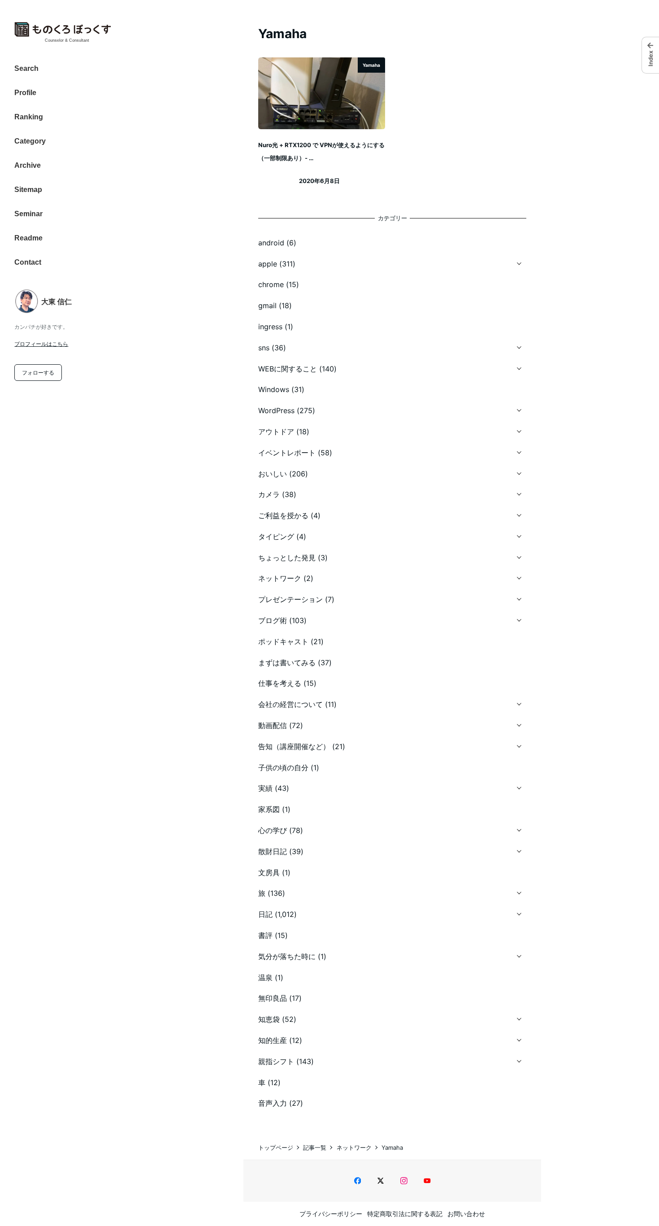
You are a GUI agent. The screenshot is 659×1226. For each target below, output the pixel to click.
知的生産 (272, 1040)
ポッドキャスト (283, 641)
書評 (265, 935)
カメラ (269, 494)
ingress (270, 326)
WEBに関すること (287, 368)
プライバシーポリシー (330, 1213)
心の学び (272, 830)
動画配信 (272, 725)
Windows (273, 389)
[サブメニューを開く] (519, 262)
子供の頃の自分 (283, 767)
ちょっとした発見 (287, 557)
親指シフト (276, 1061)
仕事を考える (279, 683)
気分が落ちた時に (287, 956)
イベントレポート (287, 452)
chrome (271, 284)
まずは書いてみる (287, 662)
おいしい (272, 473)
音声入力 (272, 1103)
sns (263, 347)
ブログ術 (272, 620)
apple (267, 263)
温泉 (265, 977)
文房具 (269, 872)
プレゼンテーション (290, 599)
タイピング (276, 536)
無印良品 (272, 998)
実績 (265, 788)
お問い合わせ (466, 1213)
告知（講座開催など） (294, 746)
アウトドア (276, 431)
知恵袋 (269, 1019)
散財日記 (272, 851)
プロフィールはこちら (41, 343)
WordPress (276, 410)
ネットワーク (279, 578)
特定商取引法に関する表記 (404, 1213)
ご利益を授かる (283, 515)
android (271, 242)
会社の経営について (290, 704)
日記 (265, 914)
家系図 (269, 809)
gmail (267, 305)
